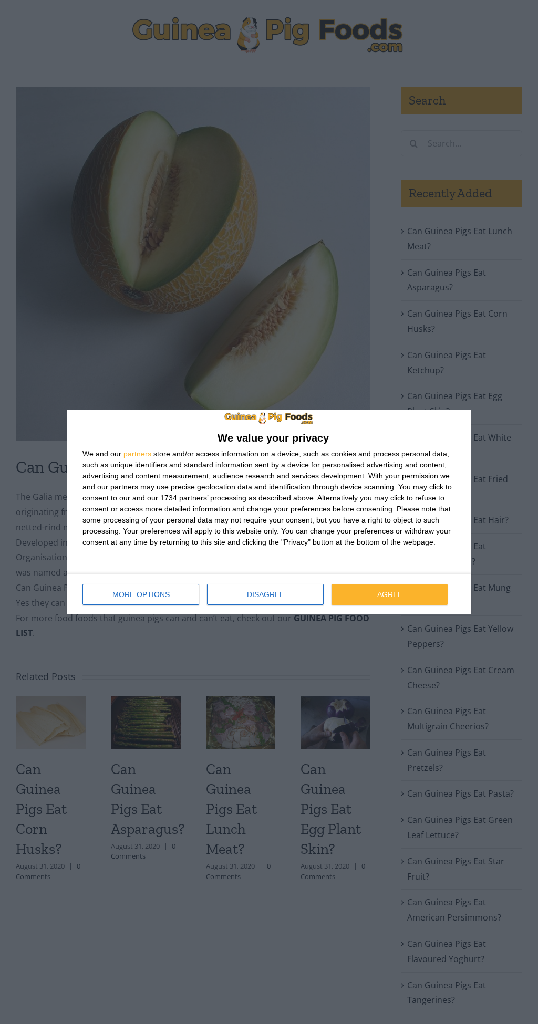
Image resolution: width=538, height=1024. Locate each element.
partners (137, 453)
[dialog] (269, 512)
